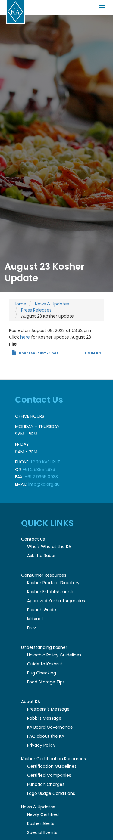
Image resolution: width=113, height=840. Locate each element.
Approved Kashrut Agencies (56, 601)
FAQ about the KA (45, 736)
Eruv (31, 628)
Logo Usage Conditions (51, 793)
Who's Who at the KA (49, 547)
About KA (30, 702)
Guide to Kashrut (44, 664)
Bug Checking (41, 673)
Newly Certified (43, 814)
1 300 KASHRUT (45, 462)
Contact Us (33, 539)
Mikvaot (35, 619)
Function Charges (45, 784)
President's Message (48, 709)
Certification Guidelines (52, 766)
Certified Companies (49, 775)
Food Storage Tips (46, 682)
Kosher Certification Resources (53, 759)
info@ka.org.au (44, 484)
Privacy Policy (41, 745)
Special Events (42, 832)
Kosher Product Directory (53, 583)
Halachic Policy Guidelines (54, 655)
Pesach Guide (41, 610)
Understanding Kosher (44, 647)
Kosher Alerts (40, 823)
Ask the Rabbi (41, 556)
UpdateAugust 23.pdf (38, 353)
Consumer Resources (43, 575)
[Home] (15, 12)
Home (20, 304)
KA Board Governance (50, 727)
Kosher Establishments (50, 592)
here (25, 337)
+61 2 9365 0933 (41, 477)
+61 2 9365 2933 (38, 469)
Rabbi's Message (44, 718)
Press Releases (36, 310)
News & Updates (52, 304)
